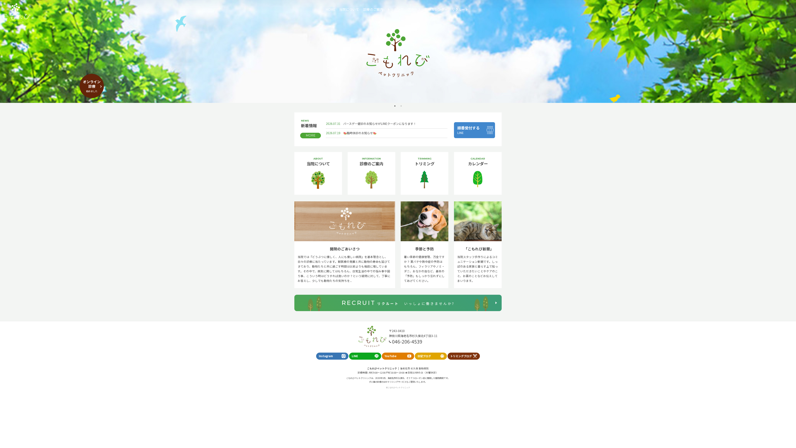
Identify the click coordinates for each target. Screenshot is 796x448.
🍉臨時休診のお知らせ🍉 (351, 133)
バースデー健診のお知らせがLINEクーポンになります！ (371, 124)
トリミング (395, 9)
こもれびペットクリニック (16, 13)
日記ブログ (424, 356)
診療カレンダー (436, 9)
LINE (355, 356)
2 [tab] (401, 106)
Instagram (326, 356)
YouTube (391, 356)
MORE (310, 135)
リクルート (460, 9)
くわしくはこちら (398, 63)
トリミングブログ (461, 356)
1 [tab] (395, 106)
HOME (330, 9)
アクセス (414, 9)
